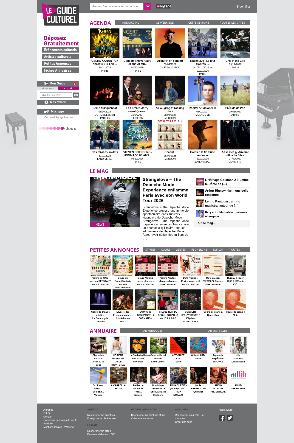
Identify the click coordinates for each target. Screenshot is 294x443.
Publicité (48, 423)
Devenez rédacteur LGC (101, 434)
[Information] (76, 84)
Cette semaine (198, 23)
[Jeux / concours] (58, 128)
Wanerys (69, 427)
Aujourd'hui (131, 23)
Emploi (218, 250)
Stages (150, 250)
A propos (48, 409)
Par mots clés (217, 331)
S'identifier (243, 6)
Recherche (199, 250)
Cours (165, 250)
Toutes (234, 250)
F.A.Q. (47, 413)
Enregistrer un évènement (101, 418)
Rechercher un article (99, 430)
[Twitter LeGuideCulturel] (231, 419)
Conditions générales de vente (60, 420)
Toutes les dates (232, 23)
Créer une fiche (183, 422)
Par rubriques (152, 331)
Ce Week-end (165, 23)
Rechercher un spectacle (101, 415)
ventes (181, 250)
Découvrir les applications (58, 117)
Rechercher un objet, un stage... (149, 415)
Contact (47, 416)
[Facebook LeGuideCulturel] (223, 419)
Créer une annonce (142, 418)
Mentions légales (52, 427)
